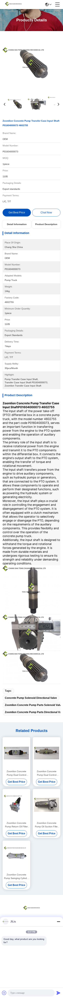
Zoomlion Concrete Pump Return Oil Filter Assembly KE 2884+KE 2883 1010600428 (16, 825)
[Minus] (58, 922)
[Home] (31, 911)
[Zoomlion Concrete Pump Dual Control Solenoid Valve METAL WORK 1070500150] (46, 752)
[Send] (58, 992)
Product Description (46, 224)
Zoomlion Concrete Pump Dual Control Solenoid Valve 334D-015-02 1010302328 (16, 773)
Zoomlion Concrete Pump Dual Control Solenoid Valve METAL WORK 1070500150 (46, 773)
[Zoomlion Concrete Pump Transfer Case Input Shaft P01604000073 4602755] (32, 63)
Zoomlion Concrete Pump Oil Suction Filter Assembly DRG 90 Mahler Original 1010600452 (46, 825)
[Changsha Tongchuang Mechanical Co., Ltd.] (13, 4)
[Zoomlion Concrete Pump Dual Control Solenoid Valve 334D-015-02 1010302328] (16, 752)
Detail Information (17, 224)
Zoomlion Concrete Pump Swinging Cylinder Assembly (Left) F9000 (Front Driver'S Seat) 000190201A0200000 (16, 876)
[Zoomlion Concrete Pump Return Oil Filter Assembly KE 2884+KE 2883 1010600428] (16, 804)
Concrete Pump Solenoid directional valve (31, 698)
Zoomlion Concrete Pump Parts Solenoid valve (33, 705)
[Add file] (4, 992)
